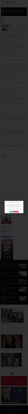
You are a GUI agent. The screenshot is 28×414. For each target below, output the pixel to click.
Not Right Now (16, 211)
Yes (11, 211)
